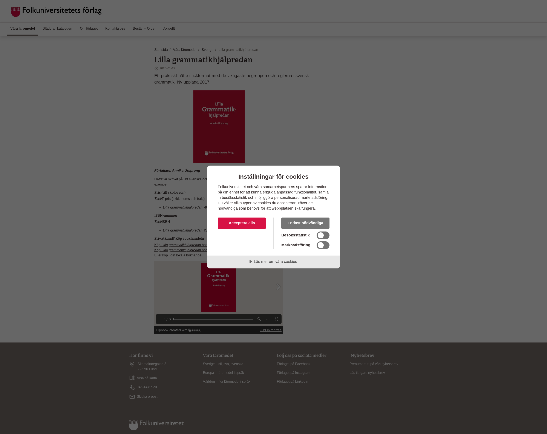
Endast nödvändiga (305, 223)
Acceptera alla (242, 223)
